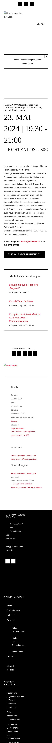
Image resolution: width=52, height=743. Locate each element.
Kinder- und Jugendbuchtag (15, 641)
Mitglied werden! (10, 668)
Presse (10, 656)
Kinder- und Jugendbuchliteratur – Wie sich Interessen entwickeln (14, 700)
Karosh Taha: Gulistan (21, 301)
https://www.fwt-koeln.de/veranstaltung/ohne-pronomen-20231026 (23, 431)
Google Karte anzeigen (22, 484)
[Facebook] (7, 561)
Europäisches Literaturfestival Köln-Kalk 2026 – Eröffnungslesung (25, 317)
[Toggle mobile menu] (46, 24)
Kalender (11, 615)
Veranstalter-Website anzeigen (24, 459)
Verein (9, 605)
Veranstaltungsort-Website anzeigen (26, 487)
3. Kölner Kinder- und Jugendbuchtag (13, 715)
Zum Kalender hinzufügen (24, 254)
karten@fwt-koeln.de (30, 241)
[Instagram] (13, 561)
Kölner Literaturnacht (15, 630)
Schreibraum (15, 652)
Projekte (10, 620)
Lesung (14, 421)
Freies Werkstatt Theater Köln (23, 473)
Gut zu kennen (13, 610)
